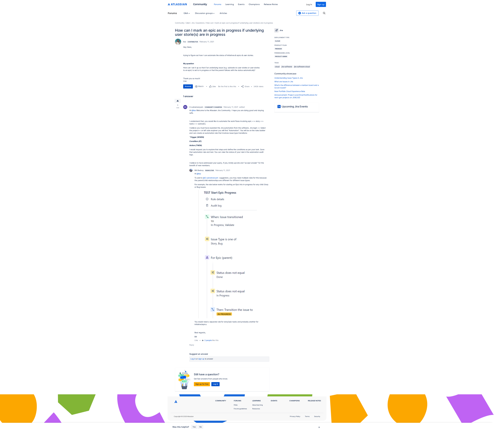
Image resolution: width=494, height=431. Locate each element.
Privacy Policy (295, 416)
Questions (200, 23)
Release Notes (271, 4)
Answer (188, 86)
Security (317, 416)
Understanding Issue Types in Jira (288, 78)
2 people (208, 340)
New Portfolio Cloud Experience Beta (289, 91)
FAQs (235, 405)
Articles (223, 13)
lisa (184, 42)
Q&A (186, 13)
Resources (256, 409)
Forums (217, 4)
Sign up (320, 4)
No (200, 427)
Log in (309, 4)
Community (200, 4)
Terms (307, 416)
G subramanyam (196, 107)
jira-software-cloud (302, 66)
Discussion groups (204, 13)
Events (241, 4)
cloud (277, 66)
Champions (254, 4)
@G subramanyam (210, 178)
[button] (226, 254)
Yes (194, 427)
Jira (193, 23)
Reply (191, 345)
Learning (229, 4)
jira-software (287, 66)
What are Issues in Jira (283, 81)
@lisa (194, 110)
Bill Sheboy (199, 170)
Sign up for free (201, 384)
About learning (257, 405)
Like (196, 340)
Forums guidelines (240, 409)
